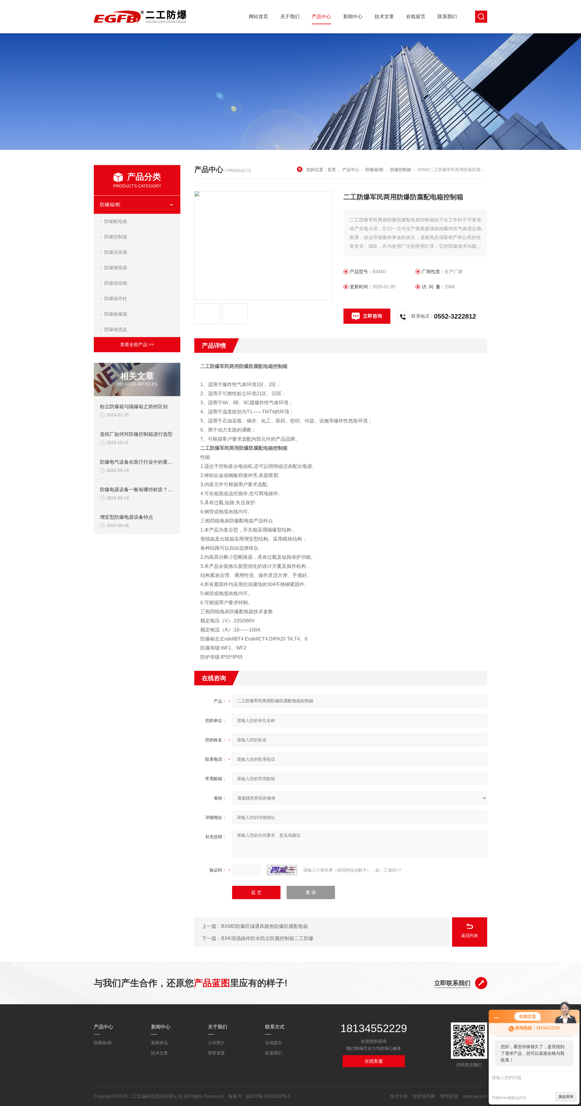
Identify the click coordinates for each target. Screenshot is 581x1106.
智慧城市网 (423, 1096)
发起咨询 (566, 1096)
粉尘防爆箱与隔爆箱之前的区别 (134, 406)
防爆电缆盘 (115, 329)
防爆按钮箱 (115, 283)
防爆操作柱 (115, 298)
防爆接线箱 (115, 267)
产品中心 (321, 16)
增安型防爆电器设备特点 (126, 517)
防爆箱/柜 (110, 204)
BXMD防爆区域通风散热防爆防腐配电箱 (264, 926)
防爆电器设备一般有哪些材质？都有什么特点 (148, 489)
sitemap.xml (475, 1096)
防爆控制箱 (115, 236)
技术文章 (384, 16)
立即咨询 (372, 316)
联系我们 (447, 16)
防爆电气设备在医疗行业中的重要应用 (141, 462)
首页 (331, 169)
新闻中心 (353, 16)
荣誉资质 (216, 1053)
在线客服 (374, 1061)
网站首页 (258, 16)
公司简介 (216, 1042)
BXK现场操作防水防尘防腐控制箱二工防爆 (267, 938)
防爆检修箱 (115, 313)
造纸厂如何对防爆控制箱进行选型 (136, 434)
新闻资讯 (159, 1042)
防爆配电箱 (115, 221)
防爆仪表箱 (115, 252)
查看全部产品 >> (137, 344)
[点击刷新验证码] (282, 870)
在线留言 (415, 16)
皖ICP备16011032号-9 (268, 1096)
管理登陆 (449, 1096)
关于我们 (290, 16)
